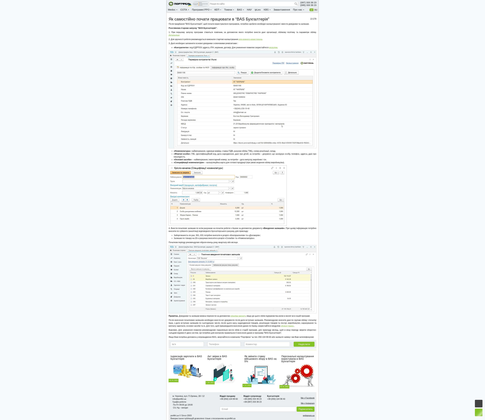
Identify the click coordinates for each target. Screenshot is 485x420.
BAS (240, 9)
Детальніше (174, 35)
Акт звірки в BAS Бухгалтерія (217, 357)
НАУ (249, 9)
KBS (266, 9)
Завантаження (282, 9)
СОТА (184, 9)
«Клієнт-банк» (287, 326)
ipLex (258, 9)
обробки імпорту (238, 316)
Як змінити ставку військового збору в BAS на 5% (260, 359)
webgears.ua (308, 415)
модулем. (273, 47)
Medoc (172, 9)
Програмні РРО (201, 9)
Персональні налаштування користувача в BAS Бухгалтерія (297, 359)
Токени (228, 9)
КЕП (217, 9)
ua (311, 10)
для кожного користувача (250, 39)
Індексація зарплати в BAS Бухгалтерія (186, 357)
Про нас (298, 9)
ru (315, 10)
